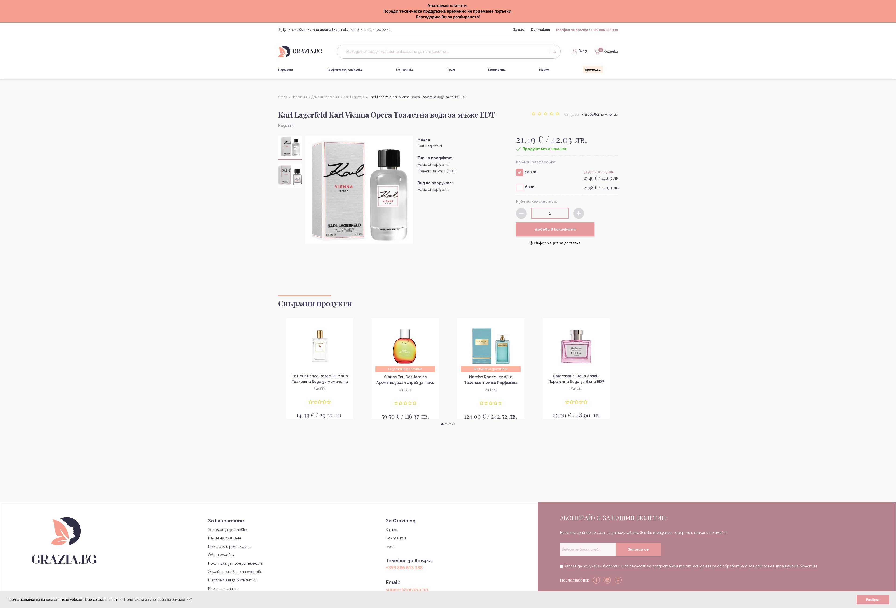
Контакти (540, 29)
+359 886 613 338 (604, 30)
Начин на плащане (224, 538)
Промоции (593, 69)
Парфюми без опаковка (344, 69)
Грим (451, 69)
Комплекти (497, 69)
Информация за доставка (557, 243)
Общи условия (221, 555)
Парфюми (285, 69)
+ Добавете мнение (600, 114)
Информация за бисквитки (232, 580)
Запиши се (638, 549)
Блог (390, 546)
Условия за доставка (227, 530)
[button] (442, 424)
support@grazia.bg (407, 589)
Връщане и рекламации (229, 546)
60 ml (530, 187)
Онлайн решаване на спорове (235, 572)
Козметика (405, 69)
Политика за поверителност (235, 563)
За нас (518, 29)
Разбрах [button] (873, 599)
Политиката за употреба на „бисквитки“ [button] (158, 599)
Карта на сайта (223, 588)
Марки (544, 69)
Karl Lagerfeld (429, 146)
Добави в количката (555, 229)
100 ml (531, 172)
